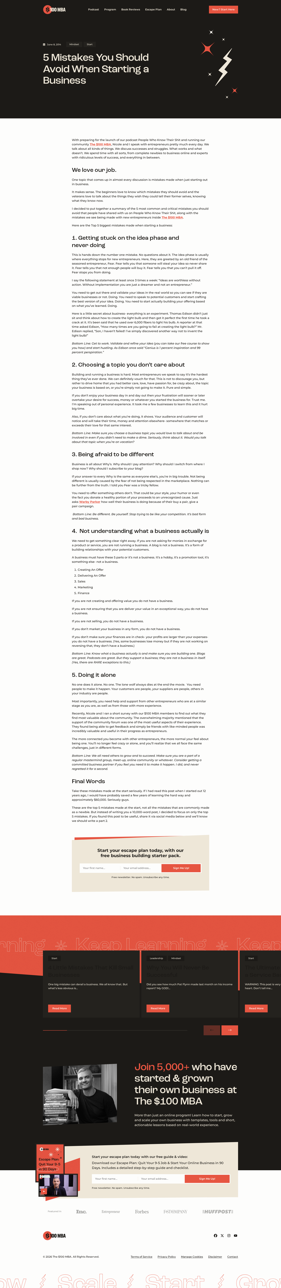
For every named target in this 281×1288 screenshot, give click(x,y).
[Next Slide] (229, 1030)
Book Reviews (130, 9)
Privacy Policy (167, 1256)
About (171, 9)
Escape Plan (153, 9)
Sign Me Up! (181, 868)
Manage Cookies (192, 1256)
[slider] (115, 1030)
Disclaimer (215, 1256)
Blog (183, 9)
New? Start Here (223, 9)
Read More (59, 1008)
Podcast (93, 9)
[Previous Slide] (212, 1030)
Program (110, 9)
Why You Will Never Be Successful (178, 971)
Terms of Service (141, 1256)
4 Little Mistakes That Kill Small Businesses (90, 971)
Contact (232, 1256)
